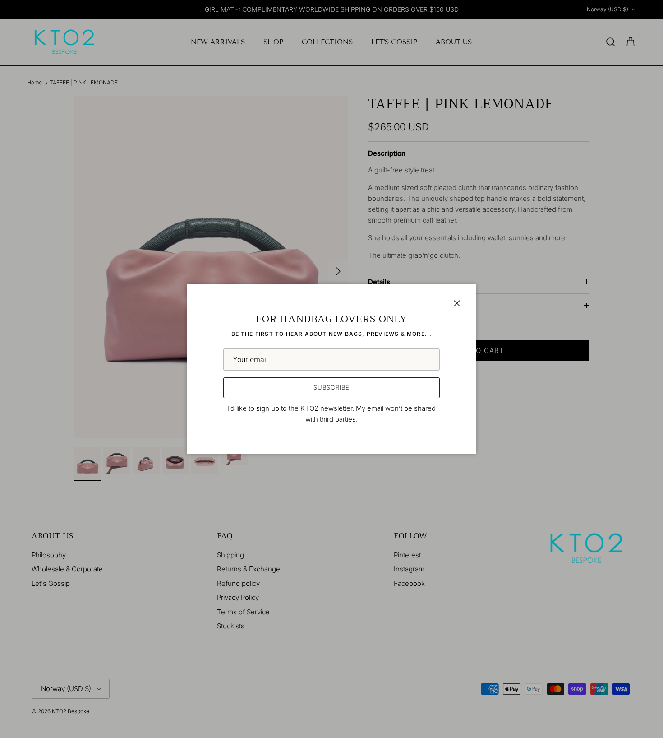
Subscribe (331, 387)
